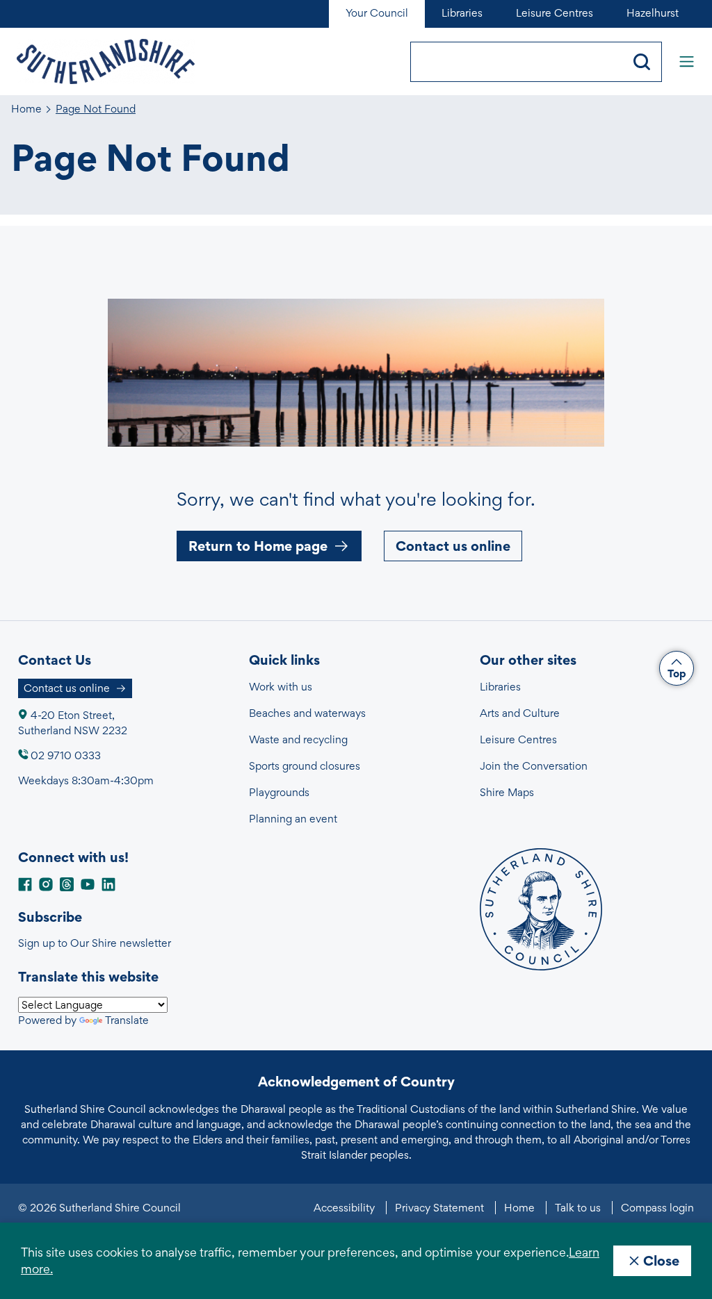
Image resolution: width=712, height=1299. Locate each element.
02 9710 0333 (66, 755)
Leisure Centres (518, 739)
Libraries (500, 686)
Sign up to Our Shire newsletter (94, 943)
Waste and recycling (298, 739)
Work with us (280, 686)
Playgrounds (279, 792)
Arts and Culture (520, 713)
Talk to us (578, 1207)
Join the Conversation (534, 765)
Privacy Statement (439, 1207)
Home (26, 109)
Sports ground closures (304, 765)
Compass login (657, 1207)
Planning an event (293, 818)
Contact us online (453, 546)
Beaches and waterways (307, 713)
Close (661, 1260)
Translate (127, 1020)
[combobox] (516, 61)
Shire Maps (507, 792)
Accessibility (344, 1207)
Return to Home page (257, 546)
